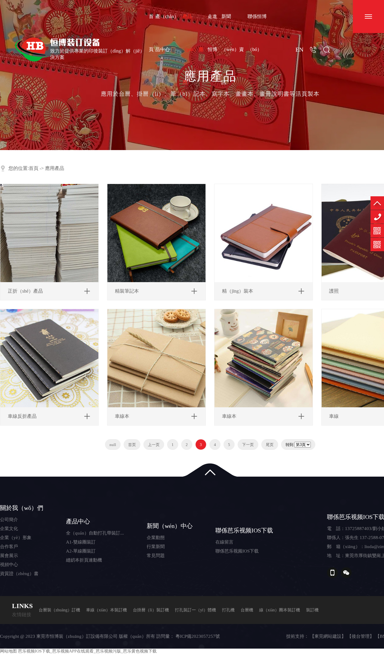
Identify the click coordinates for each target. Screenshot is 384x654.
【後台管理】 (360, 636)
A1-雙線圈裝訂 (81, 542)
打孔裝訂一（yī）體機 (195, 610)
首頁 (151, 33)
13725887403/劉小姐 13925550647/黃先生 (377, 217)
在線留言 (224, 542)
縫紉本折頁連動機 (84, 560)
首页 (132, 444)
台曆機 (247, 610)
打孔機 (228, 610)
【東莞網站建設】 (328, 636)
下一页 (248, 444)
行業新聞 (156, 546)
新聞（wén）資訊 (232, 49)
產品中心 (78, 521)
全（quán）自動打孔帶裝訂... (95, 533)
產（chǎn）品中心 (167, 33)
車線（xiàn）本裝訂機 (106, 610)
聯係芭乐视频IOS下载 (244, 530)
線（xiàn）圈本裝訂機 (279, 610)
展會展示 (9, 555)
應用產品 (54, 168)
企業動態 (156, 537)
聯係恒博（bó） (257, 33)
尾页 (270, 444)
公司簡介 (9, 519)
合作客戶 (9, 546)
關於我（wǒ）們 (21, 508)
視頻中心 (9, 564)
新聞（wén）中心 (170, 526)
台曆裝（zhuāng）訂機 (59, 610)
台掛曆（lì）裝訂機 (151, 610)
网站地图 (8, 651)
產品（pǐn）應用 (192, 49)
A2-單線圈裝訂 (81, 551)
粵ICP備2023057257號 (198, 636)
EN (299, 49)
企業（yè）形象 (16, 537)
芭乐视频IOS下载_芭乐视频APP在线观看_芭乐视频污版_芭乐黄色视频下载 (87, 651)
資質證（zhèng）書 (19, 573)
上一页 (154, 444)
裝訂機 (312, 610)
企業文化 (9, 528)
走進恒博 (212, 33)
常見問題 (156, 555)
